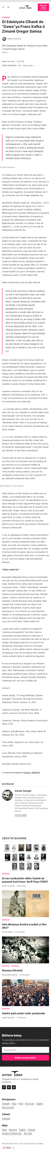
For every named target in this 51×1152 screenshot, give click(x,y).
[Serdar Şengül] (4, 39)
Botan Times (7, 932)
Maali (41, 1143)
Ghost (34, 1143)
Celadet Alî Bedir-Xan (12, 1133)
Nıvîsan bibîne (21, 815)
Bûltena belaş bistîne (43, 7)
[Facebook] (4, 1087)
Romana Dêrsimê (12, 970)
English (22, 1129)
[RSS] (14, 1087)
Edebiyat (6, 966)
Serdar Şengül (14, 39)
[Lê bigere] (8, 7)
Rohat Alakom (8, 886)
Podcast (31, 1129)
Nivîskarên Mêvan (10, 975)
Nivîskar (6, 17)
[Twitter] (9, 1087)
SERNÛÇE (35, 773)
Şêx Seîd (28, 1133)
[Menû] (3, 7)
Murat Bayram (8, 1018)
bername (13, 1129)
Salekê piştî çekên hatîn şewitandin (23, 1013)
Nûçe (4, 1129)
